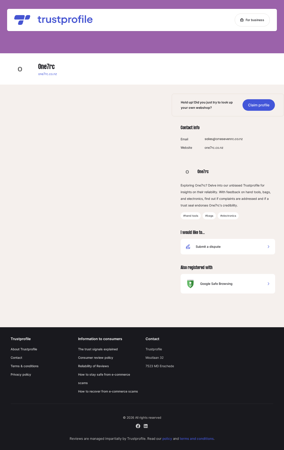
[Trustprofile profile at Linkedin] (146, 425)
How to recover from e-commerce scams (108, 391)
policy (167, 438)
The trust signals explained (98, 349)
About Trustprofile (24, 349)
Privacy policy (21, 374)
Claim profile (258, 105)
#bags (209, 215)
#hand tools (190, 215)
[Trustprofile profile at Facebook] (138, 425)
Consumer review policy (95, 357)
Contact (16, 357)
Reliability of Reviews (93, 366)
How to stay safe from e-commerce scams (104, 379)
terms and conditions (197, 438)
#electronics (228, 215)
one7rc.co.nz (47, 74)
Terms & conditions (25, 366)
